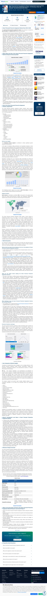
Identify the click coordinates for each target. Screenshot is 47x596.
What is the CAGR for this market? (9, 548)
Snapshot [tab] (6, 25)
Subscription (11, 572)
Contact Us (34, 581)
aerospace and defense (16, 78)
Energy (3, 579)
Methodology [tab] (24, 25)
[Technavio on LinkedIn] (31, 583)
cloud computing (10, 263)
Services (16, 1)
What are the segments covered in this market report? (12, 550)
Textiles (6, 3)
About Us (25, 572)
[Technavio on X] (32, 583)
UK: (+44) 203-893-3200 (37, 579)
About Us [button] (28, 1)
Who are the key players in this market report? (11, 553)
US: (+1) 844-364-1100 (36, 577)
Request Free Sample (17, 73)
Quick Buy (40, 39)
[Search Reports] (33, 1)
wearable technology (17, 76)
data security (19, 161)
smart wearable (19, 37)
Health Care (4, 582)
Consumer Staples (5, 577)
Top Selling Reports (23, 1)
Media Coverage (19, 575)
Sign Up (42, 572)
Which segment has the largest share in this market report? (13, 564)
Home (3, 3)
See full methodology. (24, 476)
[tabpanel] (17, 279)
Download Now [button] (18, 539)
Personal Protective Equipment (23, 303)
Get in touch (17, 530)
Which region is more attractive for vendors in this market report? (14, 556)
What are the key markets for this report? (10, 559)
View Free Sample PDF (39, 42)
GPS (4, 282)
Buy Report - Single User (37, 29)
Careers (25, 575)
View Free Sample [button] (40, 12)
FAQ (24, 573)
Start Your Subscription (39, 113)
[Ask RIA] (44, 593)
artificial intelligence (24, 164)
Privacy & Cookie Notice (22, 592)
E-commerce (18, 287)
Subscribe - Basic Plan (37, 34)
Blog (17, 572)
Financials (3, 580)
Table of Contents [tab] (15, 25)
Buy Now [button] (32, 12)
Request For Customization (39, 70)
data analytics (17, 226)
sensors (14, 46)
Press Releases (19, 573)
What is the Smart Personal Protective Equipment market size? (14, 545)
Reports (12, 1)
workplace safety (10, 77)
